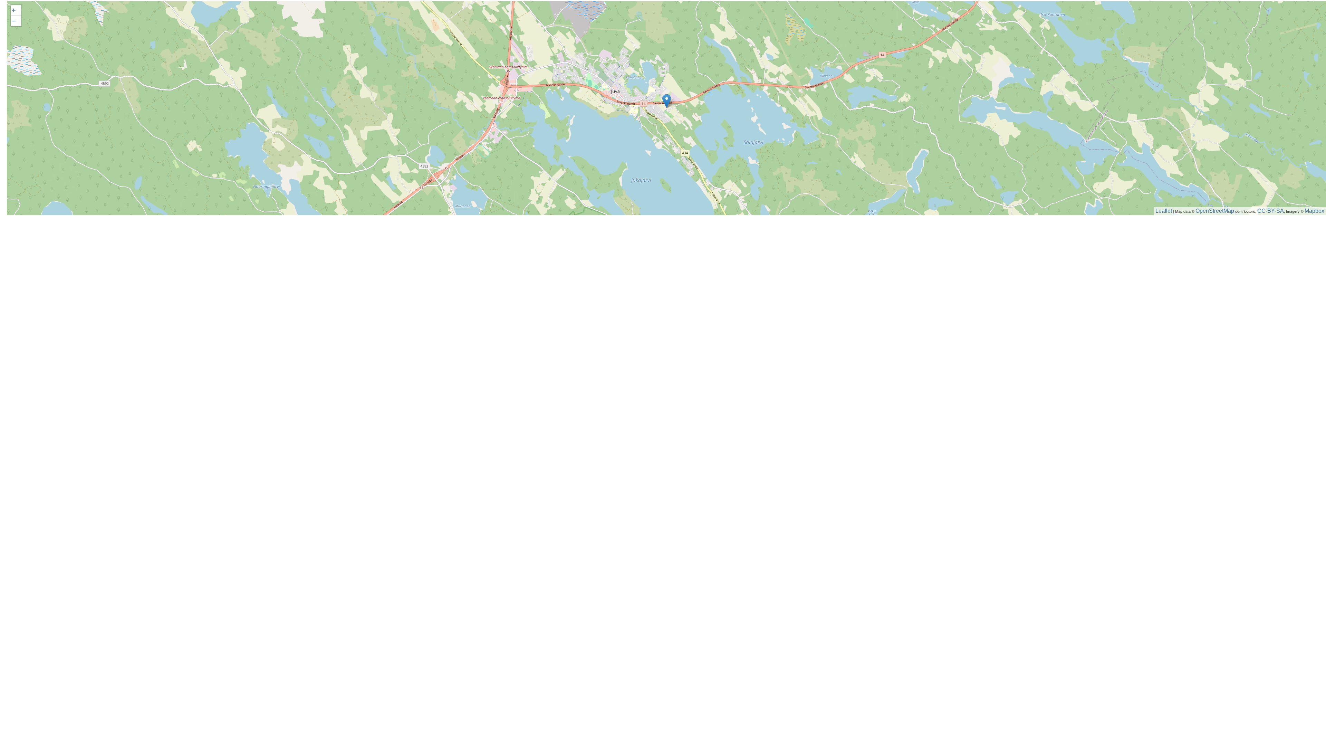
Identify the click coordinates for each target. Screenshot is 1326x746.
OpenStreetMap (1214, 211)
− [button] (13, 21)
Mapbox (1314, 211)
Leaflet (1163, 211)
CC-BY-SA (1270, 211)
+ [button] (13, 10)
